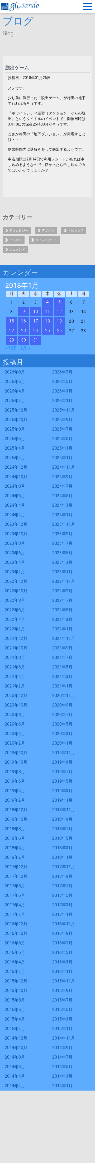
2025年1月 (62, 457)
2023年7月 (62, 543)
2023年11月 (63, 524)
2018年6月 (15, 838)
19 (59, 321)
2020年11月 (63, 695)
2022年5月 (62, 609)
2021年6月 (15, 667)
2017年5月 (62, 895)
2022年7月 (62, 600)
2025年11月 (63, 410)
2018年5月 (62, 838)
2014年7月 (62, 1057)
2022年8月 (15, 600)
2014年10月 (16, 1047)
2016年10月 (16, 933)
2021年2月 (15, 686)
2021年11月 (63, 638)
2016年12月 (16, 923)
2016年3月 (62, 961)
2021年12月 (16, 638)
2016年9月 (62, 933)
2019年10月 (16, 762)
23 (23, 330)
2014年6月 (15, 1066)
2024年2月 (15, 514)
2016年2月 (15, 971)
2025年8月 (15, 429)
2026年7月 (62, 372)
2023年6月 (15, 552)
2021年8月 (15, 657)
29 (11, 340)
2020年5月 (62, 724)
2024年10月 (16, 476)
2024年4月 (15, 505)
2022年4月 (15, 619)
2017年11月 (63, 866)
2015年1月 (62, 1028)
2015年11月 (63, 981)
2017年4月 (15, 904)
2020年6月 (15, 724)
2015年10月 (16, 990)
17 (35, 321)
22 (11, 330)
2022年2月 (15, 628)
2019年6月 (15, 781)
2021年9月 (62, 647)
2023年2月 (15, 571)
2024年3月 (62, 505)
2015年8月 (15, 1000)
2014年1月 (62, 1085)
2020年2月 (15, 743)
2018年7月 (62, 828)
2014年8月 (15, 1057)
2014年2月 (15, 1085)
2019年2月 (15, 800)
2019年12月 (16, 752)
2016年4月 (15, 961)
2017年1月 (62, 914)
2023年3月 (62, 562)
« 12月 (11, 347)
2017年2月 (15, 914)
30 (23, 340)
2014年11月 (63, 1038)
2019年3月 (62, 790)
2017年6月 (15, 895)
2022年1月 (62, 628)
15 (11, 321)
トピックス (76, 230)
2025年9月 (62, 419)
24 (35, 330)
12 (59, 311)
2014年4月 (15, 1076)
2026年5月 (62, 381)
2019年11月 (63, 752)
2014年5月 (62, 1066)
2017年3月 (62, 904)
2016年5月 (62, 952)
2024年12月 (16, 467)
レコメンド (17, 249)
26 (59, 330)
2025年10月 (16, 419)
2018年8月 (15, 828)
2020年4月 (15, 733)
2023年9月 (62, 533)
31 (35, 340)
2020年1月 (62, 743)
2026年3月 (62, 391)
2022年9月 (62, 590)
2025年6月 (15, 438)
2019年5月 (62, 781)
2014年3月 (62, 1076)
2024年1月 (62, 514)
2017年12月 (16, 866)
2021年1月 (62, 686)
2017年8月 (15, 885)
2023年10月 (16, 533)
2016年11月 (63, 923)
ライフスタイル (46, 240)
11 (47, 311)
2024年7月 (62, 486)
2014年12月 (16, 1038)
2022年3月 (62, 619)
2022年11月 (63, 581)
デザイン (48, 230)
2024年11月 (63, 467)
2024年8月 (15, 486)
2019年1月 (62, 800)
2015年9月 (62, 990)
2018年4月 (15, 847)
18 (47, 321)
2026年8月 (15, 372)
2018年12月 (16, 809)
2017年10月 (16, 876)
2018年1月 (62, 857)
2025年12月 (16, 410)
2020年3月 (62, 733)
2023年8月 (15, 543)
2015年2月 (15, 1028)
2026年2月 (15, 400)
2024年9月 (62, 476)
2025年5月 (62, 438)
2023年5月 (62, 552)
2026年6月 (15, 381)
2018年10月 (16, 819)
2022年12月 (16, 581)
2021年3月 (62, 676)
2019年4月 (15, 790)
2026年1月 (62, 400)
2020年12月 (16, 695)
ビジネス (15, 240)
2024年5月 (62, 495)
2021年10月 (16, 647)
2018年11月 (63, 809)
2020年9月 (62, 705)
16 (23, 321)
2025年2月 (15, 457)
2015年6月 (15, 1009)
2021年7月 (62, 657)
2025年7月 (62, 429)
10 (35, 311)
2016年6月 (15, 952)
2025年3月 (62, 448)
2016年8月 (15, 942)
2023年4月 (15, 562)
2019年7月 (62, 771)
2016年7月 (62, 942)
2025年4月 (15, 448)
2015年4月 (15, 1019)
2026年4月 (15, 391)
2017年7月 (62, 885)
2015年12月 (16, 981)
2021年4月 (15, 676)
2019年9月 (62, 762)
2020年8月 (15, 714)
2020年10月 (16, 705)
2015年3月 (62, 1019)
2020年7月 (62, 714)
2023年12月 (16, 524)
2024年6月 (15, 495)
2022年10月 (16, 590)
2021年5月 (62, 667)
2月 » (25, 347)
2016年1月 (62, 971)
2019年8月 (15, 771)
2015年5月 (62, 1009)
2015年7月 (62, 1000)
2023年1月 (62, 571)
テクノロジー (18, 230)
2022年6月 (15, 609)
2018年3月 (62, 847)
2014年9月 (62, 1047)
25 (47, 330)
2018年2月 (15, 857)
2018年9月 (62, 819)
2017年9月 (62, 876)
